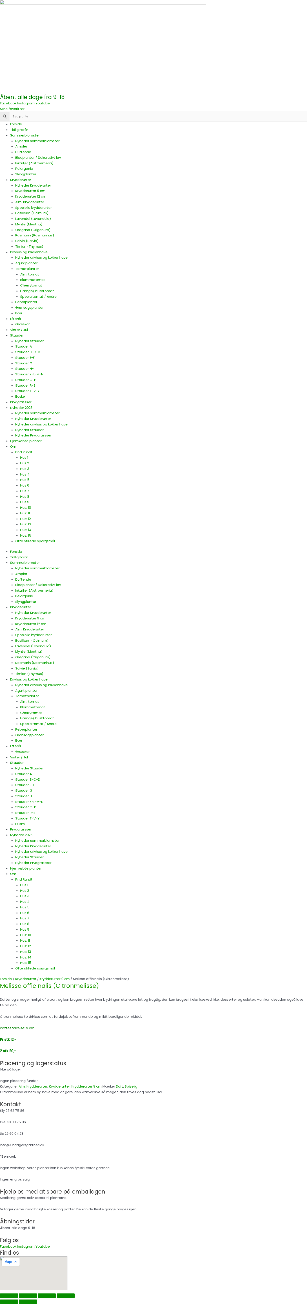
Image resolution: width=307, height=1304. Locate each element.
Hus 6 (24, 485)
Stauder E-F (25, 357)
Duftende (23, 152)
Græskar (22, 324)
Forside (16, 124)
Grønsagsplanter (29, 307)
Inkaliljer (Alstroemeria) (34, 163)
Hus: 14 (25, 529)
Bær (18, 313)
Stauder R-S (25, 385)
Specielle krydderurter (33, 207)
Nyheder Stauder (29, 341)
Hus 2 (24, 463)
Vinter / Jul (19, 329)
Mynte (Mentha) (28, 224)
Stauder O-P (25, 379)
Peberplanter (26, 302)
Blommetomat (32, 279)
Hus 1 (24, 457)
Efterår (15, 318)
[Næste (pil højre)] (28, 1302)
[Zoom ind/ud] (9, 1295)
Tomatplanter (27, 268)
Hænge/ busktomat (37, 291)
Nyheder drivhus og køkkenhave (41, 257)
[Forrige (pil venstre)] (9, 1302)
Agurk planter (26, 263)
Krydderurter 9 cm (30, 190)
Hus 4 (24, 474)
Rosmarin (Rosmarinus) (34, 235)
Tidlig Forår (19, 129)
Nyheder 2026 (21, 407)
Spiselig (131, 1086)
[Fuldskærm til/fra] (28, 1295)
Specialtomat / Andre (38, 296)
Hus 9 (24, 502)
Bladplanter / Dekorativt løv (38, 157)
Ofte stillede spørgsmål (35, 541)
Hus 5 (24, 479)
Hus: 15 (25, 535)
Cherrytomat (31, 285)
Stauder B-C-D (27, 352)
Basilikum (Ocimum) (32, 213)
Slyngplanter (25, 174)
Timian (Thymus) (29, 246)
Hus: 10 (25, 507)
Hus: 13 (25, 524)
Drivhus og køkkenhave (29, 252)
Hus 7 (24, 491)
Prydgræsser (20, 402)
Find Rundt (24, 452)
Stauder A (23, 346)
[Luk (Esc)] (66, 1295)
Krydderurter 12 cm (30, 196)
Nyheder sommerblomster (37, 141)
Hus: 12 (25, 518)
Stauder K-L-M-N (29, 374)
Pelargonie (24, 168)
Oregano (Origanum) (33, 229)
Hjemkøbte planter (26, 440)
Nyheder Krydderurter (33, 185)
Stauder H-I (24, 368)
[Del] (47, 1295)
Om (13, 446)
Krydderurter (20, 179)
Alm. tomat (29, 274)
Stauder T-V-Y (27, 390)
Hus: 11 (25, 513)
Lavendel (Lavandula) (33, 218)
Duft (119, 1086)
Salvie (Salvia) (27, 240)
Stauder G (23, 363)
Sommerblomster (25, 135)
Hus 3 (24, 468)
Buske (20, 396)
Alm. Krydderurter (29, 202)
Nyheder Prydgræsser (33, 435)
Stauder (17, 335)
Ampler (21, 146)
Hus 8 (24, 496)
